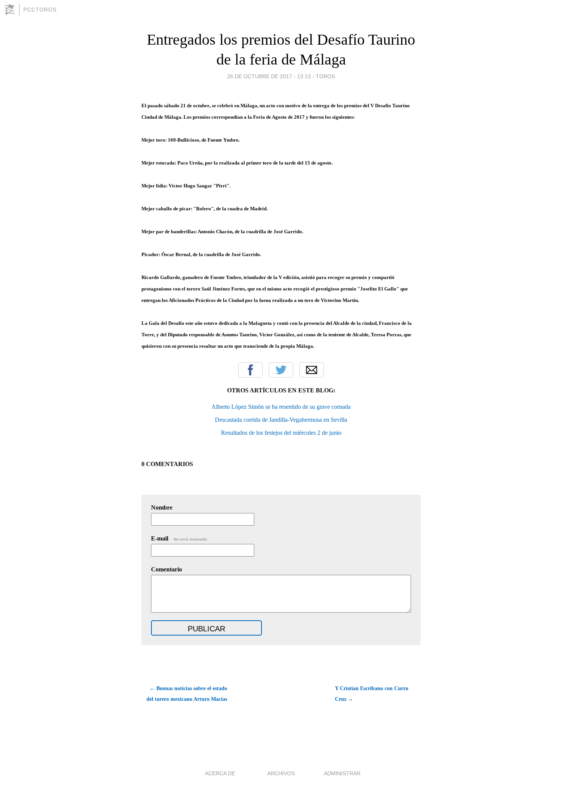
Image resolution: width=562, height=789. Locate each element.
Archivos (281, 773)
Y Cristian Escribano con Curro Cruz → (371, 694)
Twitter (281, 370)
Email (311, 370)
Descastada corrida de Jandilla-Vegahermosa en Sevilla (281, 419)
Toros (325, 76)
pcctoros (40, 9)
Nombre (161, 507)
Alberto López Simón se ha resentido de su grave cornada (281, 406)
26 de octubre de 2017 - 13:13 (269, 76)
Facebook (250, 370)
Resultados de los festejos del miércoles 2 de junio (281, 432)
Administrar (342, 773)
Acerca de (220, 773)
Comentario (166, 569)
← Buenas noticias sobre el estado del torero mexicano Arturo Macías (186, 694)
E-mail (179, 538)
